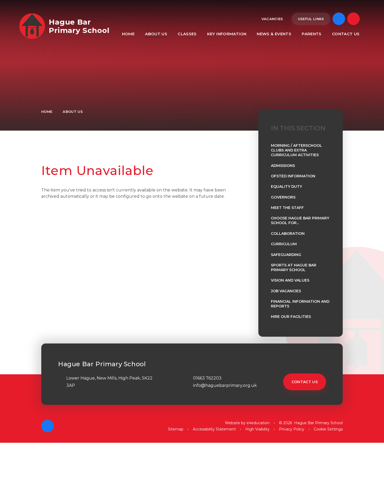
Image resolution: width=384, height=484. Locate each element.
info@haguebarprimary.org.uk (225, 385)
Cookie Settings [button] (328, 429)
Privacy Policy (291, 429)
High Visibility (257, 429)
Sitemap (175, 429)
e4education (258, 423)
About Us (73, 111)
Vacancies (272, 19)
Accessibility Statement (214, 429)
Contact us (305, 382)
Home (46, 111)
